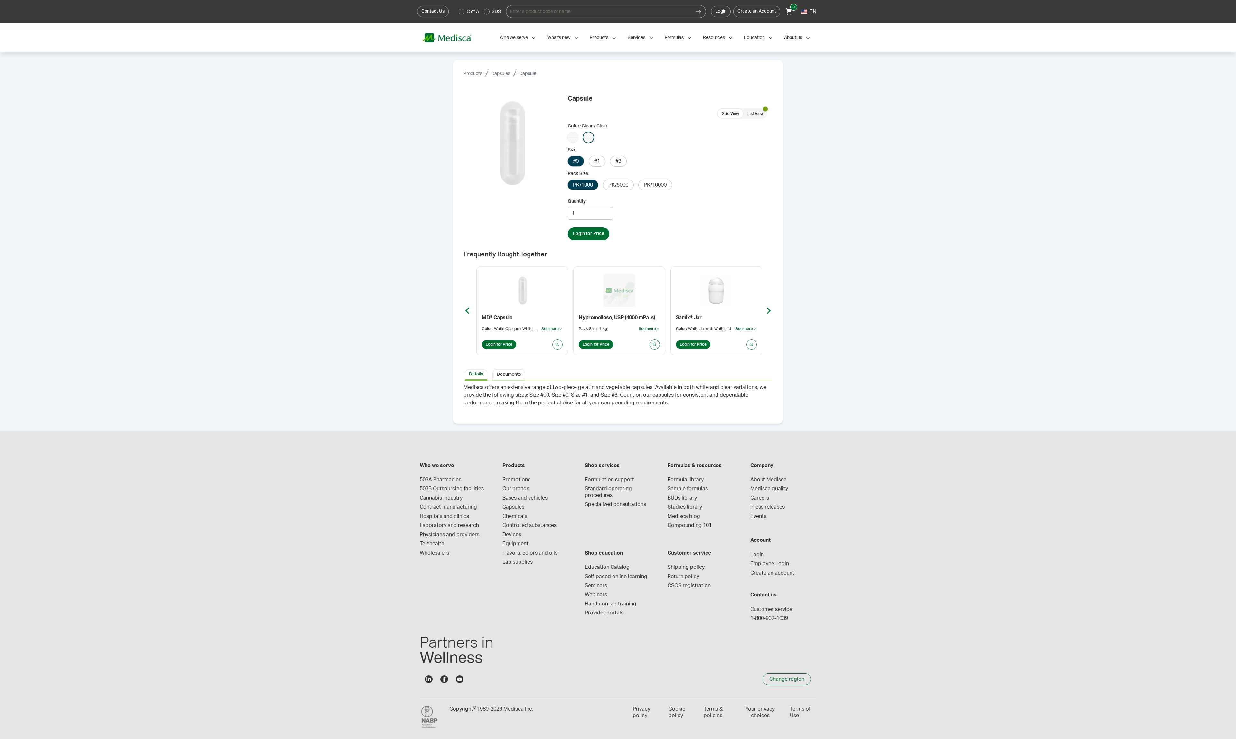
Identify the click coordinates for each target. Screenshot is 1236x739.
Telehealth (432, 543)
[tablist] (618, 374)
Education (754, 37)
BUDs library (682, 498)
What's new (558, 37)
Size (572, 150)
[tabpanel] (618, 398)
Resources (714, 37)
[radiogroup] (480, 11)
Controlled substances (529, 525)
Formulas (674, 37)
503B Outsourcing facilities (452, 488)
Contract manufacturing (448, 507)
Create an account (772, 573)
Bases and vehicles (525, 498)
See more (552, 329)
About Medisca (768, 479)
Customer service (771, 609)
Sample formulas (688, 488)
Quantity (577, 201)
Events (758, 516)
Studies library (685, 507)
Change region (786, 679)
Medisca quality (769, 488)
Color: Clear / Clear (588, 126)
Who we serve (514, 37)
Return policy (683, 576)
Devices (511, 534)
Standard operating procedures (609, 492)
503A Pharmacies (440, 479)
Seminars (596, 585)
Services (636, 37)
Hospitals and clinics (444, 516)
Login (720, 11)
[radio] (461, 11)
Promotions (516, 479)
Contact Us (433, 11)
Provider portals (604, 612)
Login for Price (588, 233)
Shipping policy (686, 567)
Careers (759, 498)
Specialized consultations (615, 504)
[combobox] (598, 11)
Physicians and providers (449, 534)
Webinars (596, 594)
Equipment (515, 543)
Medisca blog (684, 516)
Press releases (767, 507)
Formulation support (609, 479)
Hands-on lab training (610, 603)
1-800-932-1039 (769, 618)
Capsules (500, 73)
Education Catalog (607, 567)
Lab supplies (517, 562)
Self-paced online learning (616, 576)
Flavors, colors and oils (529, 553)
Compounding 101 (690, 525)
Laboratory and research (449, 525)
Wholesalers (434, 553)
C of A (473, 11)
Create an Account (756, 11)
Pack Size (578, 173)
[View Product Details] (557, 344)
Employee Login (769, 563)
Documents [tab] (509, 374)
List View (755, 113)
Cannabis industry (441, 498)
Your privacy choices (760, 712)
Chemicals (514, 516)
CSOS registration (689, 585)
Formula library (686, 479)
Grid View (730, 113)
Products (599, 37)
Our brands (515, 488)
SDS (496, 11)
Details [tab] (476, 374)
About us (793, 37)
